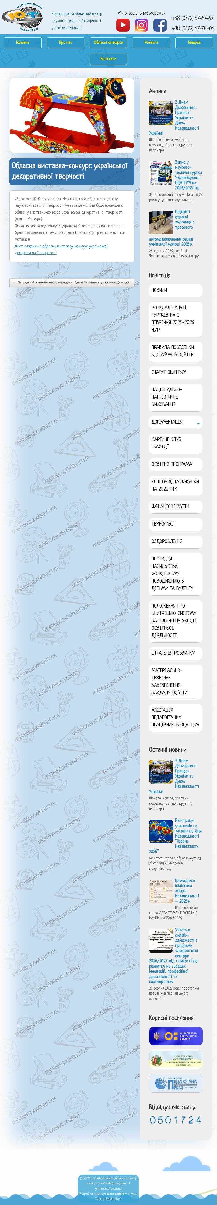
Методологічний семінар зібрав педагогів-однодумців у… (44, 282)
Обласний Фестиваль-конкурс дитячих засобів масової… (105, 282)
